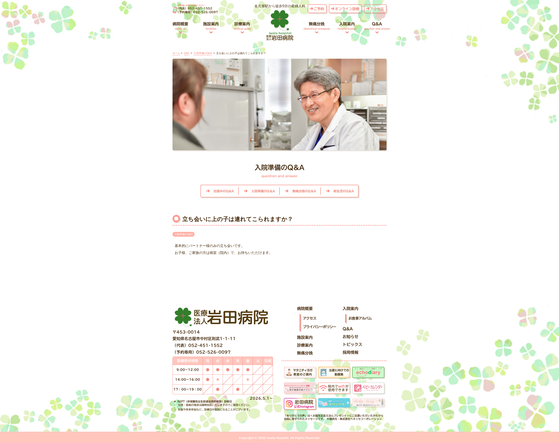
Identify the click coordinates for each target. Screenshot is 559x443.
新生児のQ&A (343, 191)
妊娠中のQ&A (224, 191)
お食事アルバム (360, 318)
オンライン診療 (347, 8)
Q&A (377, 26)
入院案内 (347, 26)
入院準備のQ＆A (263, 191)
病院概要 (180, 26)
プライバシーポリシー (319, 326)
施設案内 (211, 26)
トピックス (352, 344)
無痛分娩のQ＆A (304, 191)
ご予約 (319, 8)
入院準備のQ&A (183, 234)
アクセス (377, 8)
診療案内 (242, 26)
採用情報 (350, 352)
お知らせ (350, 337)
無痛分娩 (317, 26)
